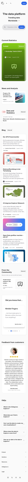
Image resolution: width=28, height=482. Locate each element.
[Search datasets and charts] (4, 27)
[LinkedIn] (8, 477)
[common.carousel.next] (19, 331)
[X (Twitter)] (12, 477)
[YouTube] (16, 477)
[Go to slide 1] (11, 331)
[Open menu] (6, 3)
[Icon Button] (8, 477)
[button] (14, 20)
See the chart (18, 324)
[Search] (10, 3)
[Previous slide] (8, 331)
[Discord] (20, 477)
